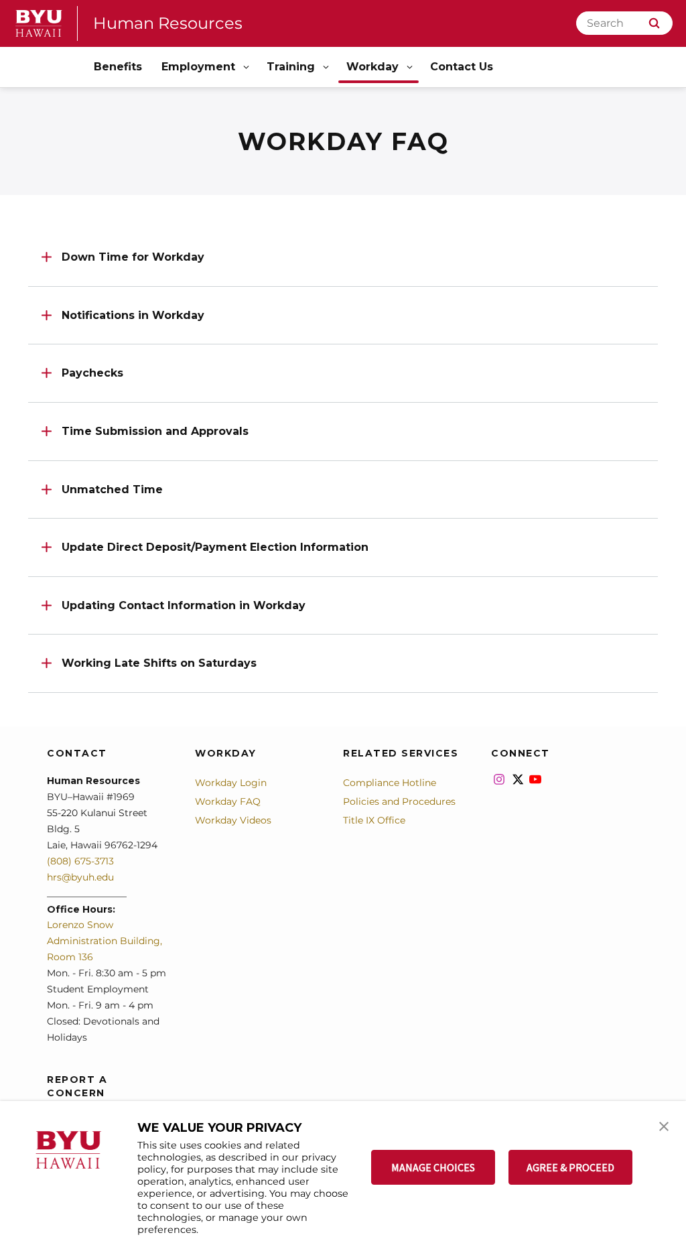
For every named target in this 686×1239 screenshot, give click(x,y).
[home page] (38, 23)
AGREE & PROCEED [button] (570, 1167)
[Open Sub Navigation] (247, 67)
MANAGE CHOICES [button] (433, 1167)
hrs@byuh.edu (80, 877)
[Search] (654, 23)
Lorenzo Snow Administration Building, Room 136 (104, 941)
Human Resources (168, 23)
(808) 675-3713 (80, 861)
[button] (663, 1125)
